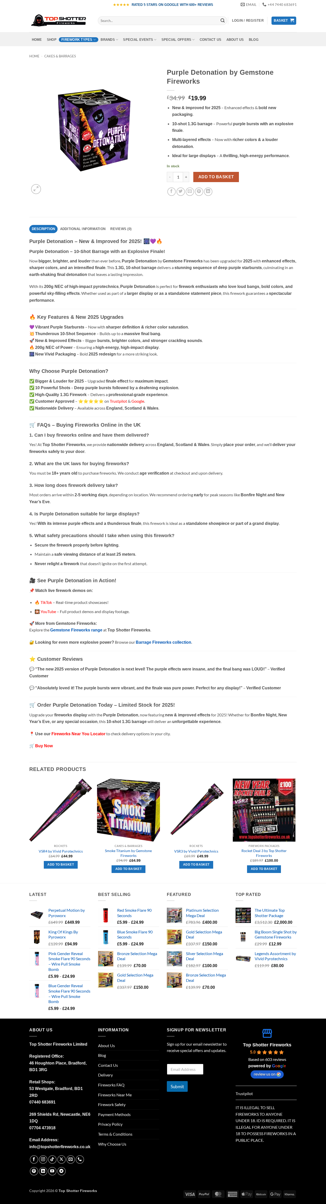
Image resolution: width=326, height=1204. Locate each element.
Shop (52, 40)
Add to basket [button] (60, 864)
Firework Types (76, 40)
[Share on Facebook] (171, 191)
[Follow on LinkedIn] (43, 1171)
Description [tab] (43, 229)
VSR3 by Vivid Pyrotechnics (196, 851)
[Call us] (80, 1159)
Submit (177, 1086)
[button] (248, 21)
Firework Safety (112, 1104)
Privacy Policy (110, 1124)
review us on (265, 1073)
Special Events (138, 40)
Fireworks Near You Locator (78, 734)
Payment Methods (114, 1114)
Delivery (105, 1074)
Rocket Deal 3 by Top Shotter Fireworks (264, 853)
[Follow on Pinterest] (34, 1171)
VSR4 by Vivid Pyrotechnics (61, 851)
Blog (254, 40)
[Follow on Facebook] (34, 1159)
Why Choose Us (112, 1144)
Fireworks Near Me (115, 1094)
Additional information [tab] (83, 229)
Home (37, 40)
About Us (235, 40)
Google (137, 401)
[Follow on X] (61, 1159)
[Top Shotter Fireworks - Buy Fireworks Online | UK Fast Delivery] (59, 20)
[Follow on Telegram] (61, 1171)
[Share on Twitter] (180, 191)
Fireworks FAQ (111, 1084)
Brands (108, 40)
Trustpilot (244, 1093)
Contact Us (211, 40)
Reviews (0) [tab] (120, 229)
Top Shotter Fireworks (267, 1044)
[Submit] (222, 20)
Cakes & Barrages (60, 56)
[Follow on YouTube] (52, 1171)
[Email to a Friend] (190, 191)
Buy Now (44, 746)
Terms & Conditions (115, 1134)
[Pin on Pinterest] (199, 191)
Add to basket (216, 177)
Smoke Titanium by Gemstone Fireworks (128, 853)
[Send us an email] (70, 1159)
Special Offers (176, 40)
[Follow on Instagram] (43, 1159)
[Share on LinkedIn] (208, 191)
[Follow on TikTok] (52, 1159)
